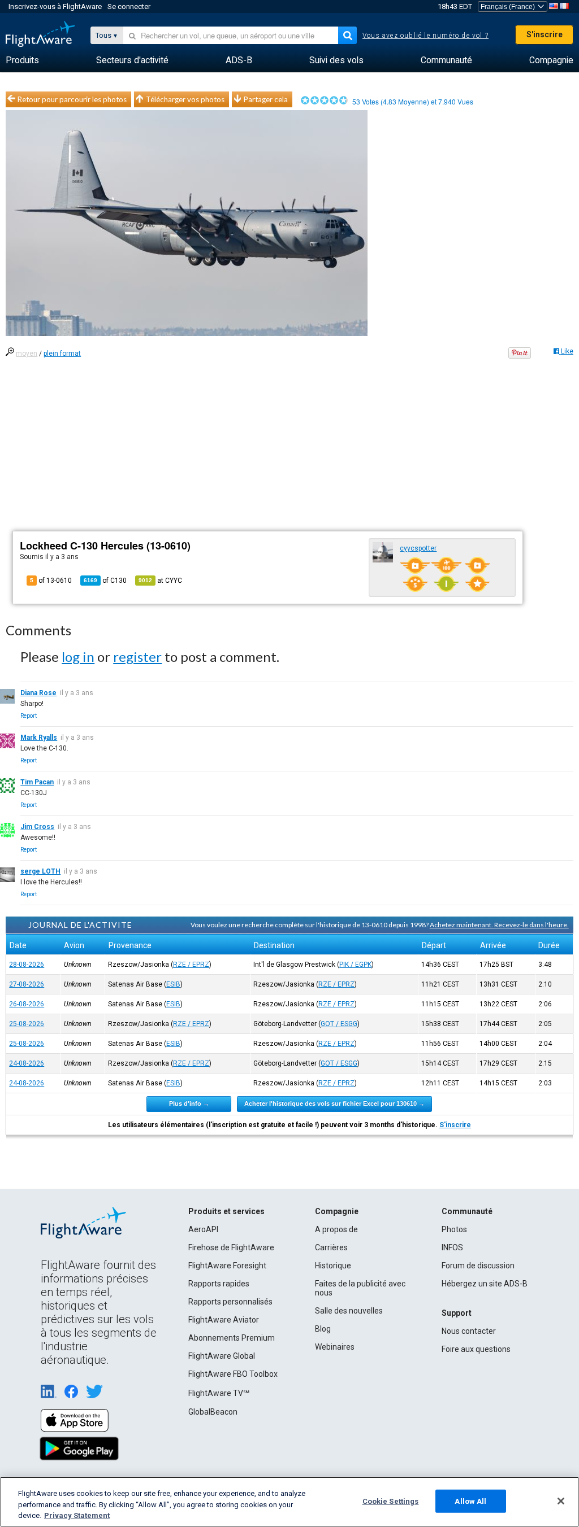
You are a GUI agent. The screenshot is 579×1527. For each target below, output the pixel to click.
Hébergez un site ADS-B (485, 1283)
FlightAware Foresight (227, 1265)
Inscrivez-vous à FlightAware (55, 6)
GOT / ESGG (339, 1024)
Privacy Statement (77, 1515)
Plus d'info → (189, 1103)
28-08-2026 (26, 964)
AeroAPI (203, 1229)
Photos (454, 1229)
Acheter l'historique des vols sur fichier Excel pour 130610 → (334, 1103)
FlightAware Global (221, 1355)
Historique (333, 1265)
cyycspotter (418, 548)
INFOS (452, 1247)
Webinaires (335, 1346)
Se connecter (128, 6)
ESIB (173, 984)
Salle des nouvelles (349, 1310)
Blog (323, 1328)
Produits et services (226, 1211)
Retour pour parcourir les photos (72, 99)
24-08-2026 (26, 1063)
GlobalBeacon (212, 1411)
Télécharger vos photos (185, 99)
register (137, 656)
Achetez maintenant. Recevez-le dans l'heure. (499, 924)
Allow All (470, 1501)
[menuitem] (22, 60)
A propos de (336, 1229)
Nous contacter (469, 1331)
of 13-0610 (51, 580)
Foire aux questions (476, 1349)
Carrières (331, 1247)
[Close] (560, 1501)
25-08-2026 (26, 1024)
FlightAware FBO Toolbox (233, 1373)
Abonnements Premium (231, 1337)
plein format (62, 353)
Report (28, 715)
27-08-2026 (26, 984)
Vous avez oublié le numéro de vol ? (425, 36)
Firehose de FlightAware (231, 1247)
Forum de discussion (478, 1265)
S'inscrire (544, 34)
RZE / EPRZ (191, 964)
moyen (26, 353)
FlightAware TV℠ (218, 1393)
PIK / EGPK (355, 964)
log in (78, 656)
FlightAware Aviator (223, 1319)
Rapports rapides (218, 1283)
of (105, 580)
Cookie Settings (390, 1501)
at (160, 580)
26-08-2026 (26, 1004)
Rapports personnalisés (230, 1301)
